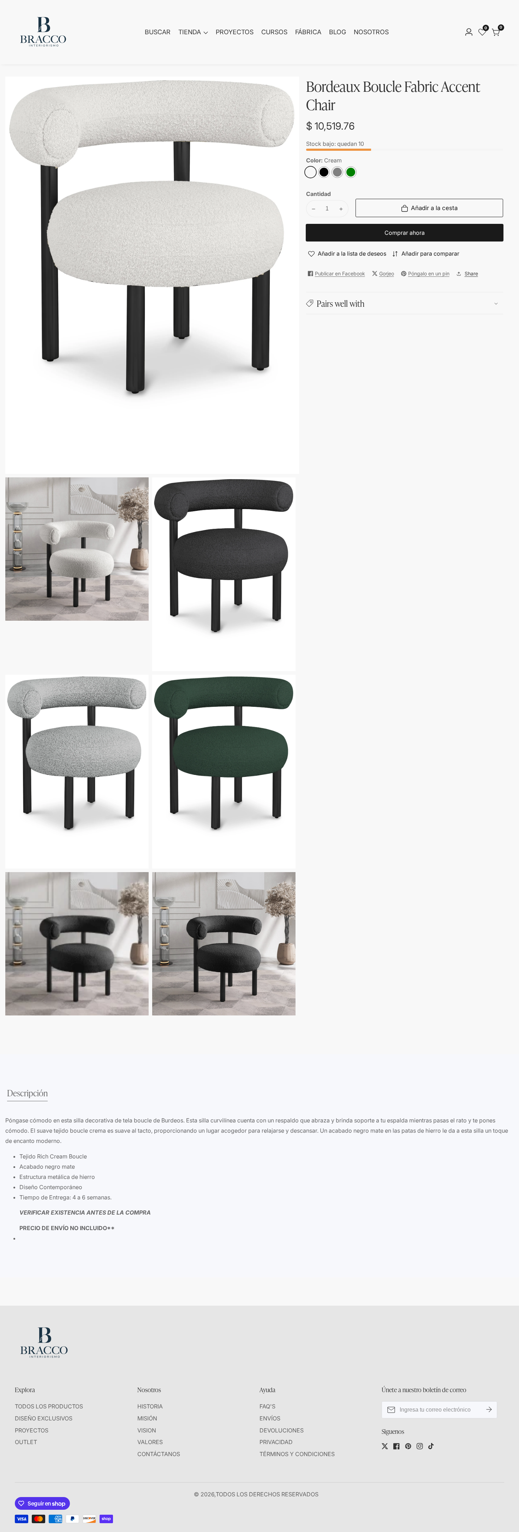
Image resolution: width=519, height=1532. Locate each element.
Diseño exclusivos (43, 1418)
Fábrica (308, 32)
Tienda (189, 32)
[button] (404, 303)
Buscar (158, 32)
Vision (146, 1430)
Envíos (270, 1418)
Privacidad (276, 1441)
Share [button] (471, 273)
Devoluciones (282, 1430)
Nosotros (371, 32)
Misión (147, 1418)
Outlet (26, 1441)
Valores (150, 1441)
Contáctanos (158, 1454)
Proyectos (234, 32)
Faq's (267, 1406)
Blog (337, 32)
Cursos (274, 32)
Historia (150, 1406)
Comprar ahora (404, 233)
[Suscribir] (489, 1410)
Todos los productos (49, 1406)
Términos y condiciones (297, 1454)
